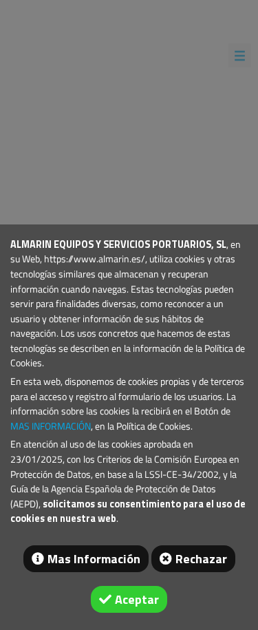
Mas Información (93, 558)
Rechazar (201, 558)
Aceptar (137, 599)
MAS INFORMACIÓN (50, 426)
